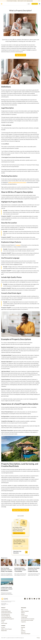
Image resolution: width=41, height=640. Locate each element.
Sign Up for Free (20, 55)
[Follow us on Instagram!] (27, 598)
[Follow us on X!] (32, 598)
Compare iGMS (24, 617)
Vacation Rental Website (6, 611)
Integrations (23, 621)
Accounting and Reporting (6, 617)
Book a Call (23, 632)
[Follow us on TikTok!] (36, 598)
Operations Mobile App (5, 615)
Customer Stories (24, 615)
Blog (22, 609)
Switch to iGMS (4, 623)
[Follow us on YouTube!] (34, 598)
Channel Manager (4, 609)
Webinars (23, 612)
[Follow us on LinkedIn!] (29, 598)
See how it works (30, 0)
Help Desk (23, 627)
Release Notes (4, 630)
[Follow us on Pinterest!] (39, 598)
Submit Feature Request (25, 633)
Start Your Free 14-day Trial (20, 510)
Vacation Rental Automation (6, 612)
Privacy (38, 637)
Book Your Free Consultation (19, 533)
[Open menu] (39, 3)
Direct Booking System (5, 614)
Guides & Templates (25, 611)
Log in (29, 3)
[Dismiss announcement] (39, 0)
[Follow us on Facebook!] (25, 598)
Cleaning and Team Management (7, 618)
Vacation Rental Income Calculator (27, 618)
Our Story (3, 627)
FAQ (22, 629)
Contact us (23, 630)
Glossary (23, 614)
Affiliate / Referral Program (6, 629)
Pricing (2, 621)
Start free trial (34, 3)
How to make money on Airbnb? (27, 620)
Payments (3, 620)
